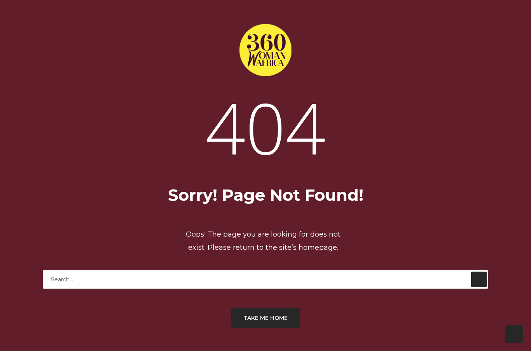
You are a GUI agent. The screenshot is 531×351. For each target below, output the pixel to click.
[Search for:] (265, 279)
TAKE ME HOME (265, 317)
